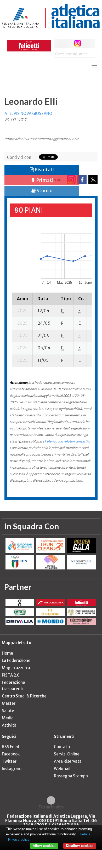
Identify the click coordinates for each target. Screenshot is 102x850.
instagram (77, 43)
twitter (68, 43)
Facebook (11, 754)
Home (7, 653)
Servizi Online (67, 754)
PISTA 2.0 (11, 675)
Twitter (9, 761)
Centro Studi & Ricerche (24, 696)
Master (8, 703)
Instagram (11, 768)
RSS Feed (10, 746)
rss (87, 43)
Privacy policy (19, 839)
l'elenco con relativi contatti (66, 441)
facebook (58, 43)
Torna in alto (51, 807)
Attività (9, 725)
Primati (44, 180)
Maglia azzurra (16, 667)
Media (8, 717)
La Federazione (16, 660)
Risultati (44, 170)
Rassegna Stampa (71, 775)
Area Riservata (68, 761)
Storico (44, 191)
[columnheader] (22, 299)
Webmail (62, 768)
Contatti (62, 746)
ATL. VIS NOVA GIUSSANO (28, 113)
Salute (8, 710)
